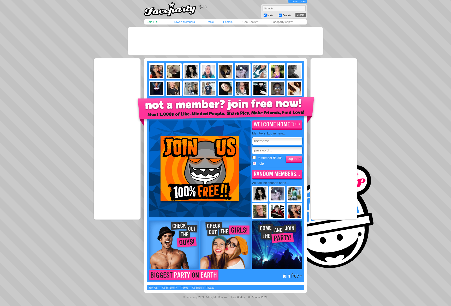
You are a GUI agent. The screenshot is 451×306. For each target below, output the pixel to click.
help (261, 163)
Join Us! (153, 287)
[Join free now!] (226, 111)
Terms (184, 287)
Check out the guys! (174, 245)
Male (211, 21)
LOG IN (294, 2)
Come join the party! (277, 245)
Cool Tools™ (250, 21)
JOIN (303, 2)
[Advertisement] (225, 41)
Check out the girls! (225, 245)
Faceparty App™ (282, 21)
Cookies (197, 287)
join (291, 275)
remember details (270, 158)
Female (228, 21)
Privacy (210, 287)
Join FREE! (154, 21)
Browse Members (184, 21)
